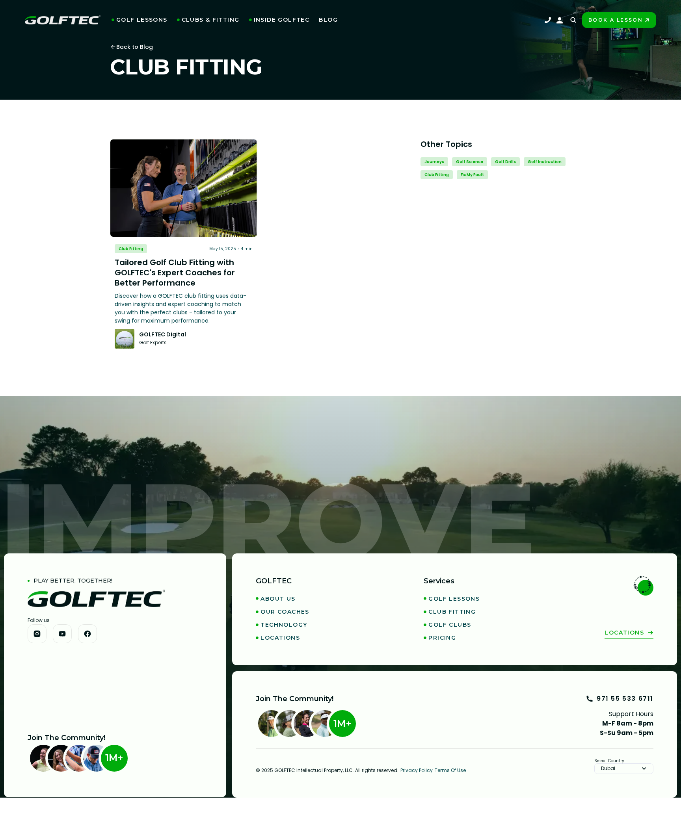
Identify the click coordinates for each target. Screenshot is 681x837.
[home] (62, 20)
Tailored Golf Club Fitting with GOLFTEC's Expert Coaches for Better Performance (175, 272)
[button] (139, 20)
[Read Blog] (183, 188)
